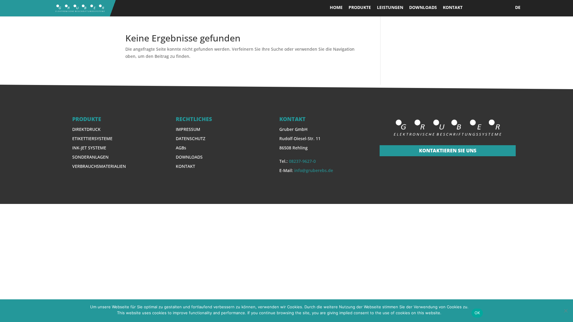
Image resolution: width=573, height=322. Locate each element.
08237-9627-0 (302, 161)
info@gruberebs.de (313, 170)
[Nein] (566, 311)
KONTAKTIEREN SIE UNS (447, 150)
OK (477, 312)
